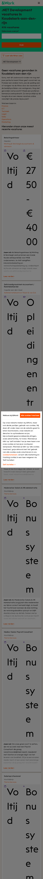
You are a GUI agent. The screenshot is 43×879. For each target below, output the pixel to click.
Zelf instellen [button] (8, 464)
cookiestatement (10, 455)
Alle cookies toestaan (30, 415)
